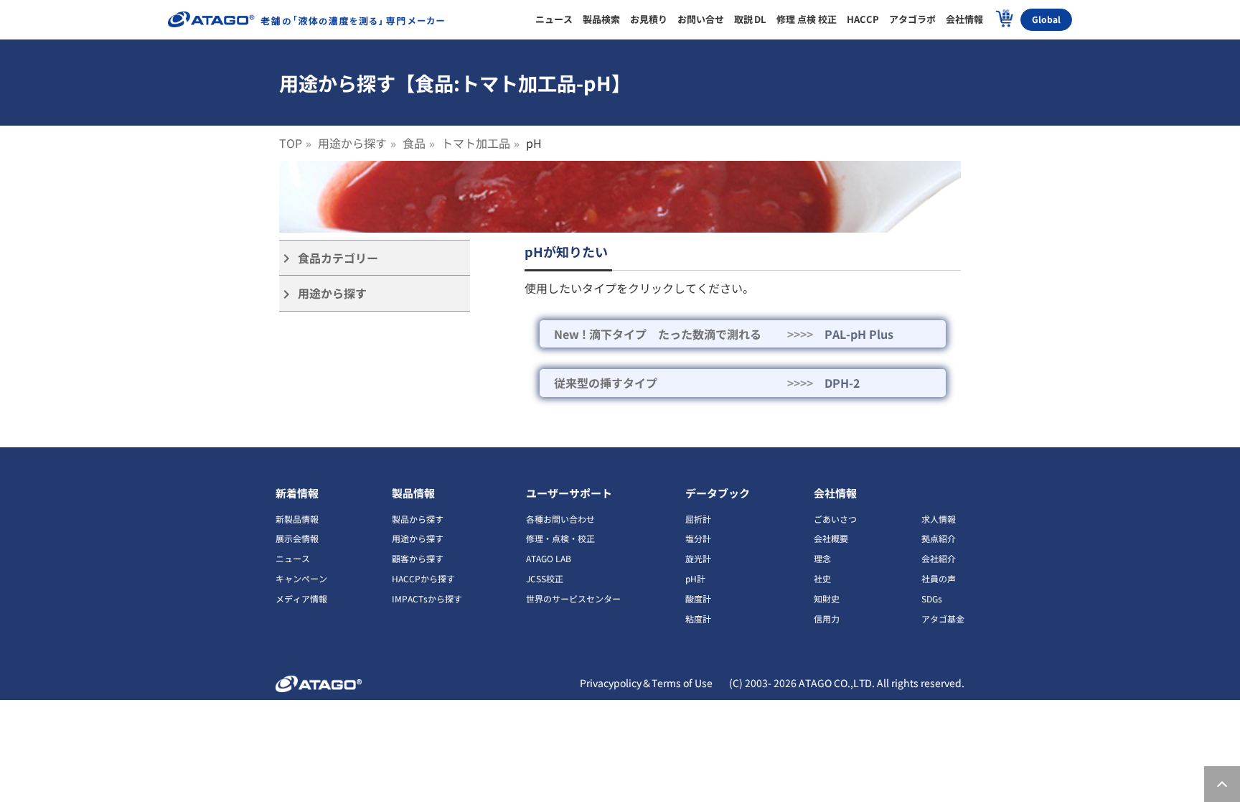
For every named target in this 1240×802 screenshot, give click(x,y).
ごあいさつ (835, 519)
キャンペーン (301, 578)
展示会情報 (297, 538)
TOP (290, 142)
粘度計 (698, 618)
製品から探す (417, 519)
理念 (822, 558)
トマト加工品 (475, 142)
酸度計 (698, 598)
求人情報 (938, 519)
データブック (717, 492)
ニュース (293, 558)
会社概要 (831, 538)
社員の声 (938, 578)
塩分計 (698, 538)
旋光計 (698, 558)
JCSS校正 (544, 578)
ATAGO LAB (548, 558)
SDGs (931, 598)
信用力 (827, 618)
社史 (822, 578)
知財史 (827, 598)
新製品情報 (297, 519)
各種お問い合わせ (560, 519)
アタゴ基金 (942, 618)
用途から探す (352, 142)
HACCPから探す (423, 578)
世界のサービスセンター (573, 598)
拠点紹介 (938, 538)
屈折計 (698, 519)
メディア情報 (301, 598)
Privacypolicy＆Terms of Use (646, 683)
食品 (414, 142)
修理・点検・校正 (560, 538)
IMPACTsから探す (427, 598)
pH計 (695, 578)
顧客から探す (417, 558)
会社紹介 (938, 558)
